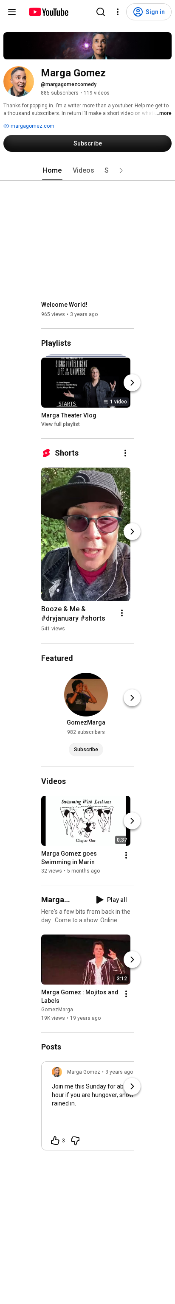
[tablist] (87, 170)
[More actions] (125, 453)
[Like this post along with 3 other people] (55, 1140)
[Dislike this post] (75, 1140)
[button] (121, 170)
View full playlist (60, 424)
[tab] (52, 170)
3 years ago (119, 1072)
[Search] (101, 12)
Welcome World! (64, 304)
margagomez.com (31, 126)
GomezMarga (57, 1010)
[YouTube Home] (48, 12)
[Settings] (118, 12)
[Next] (132, 382)
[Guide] (12, 12)
